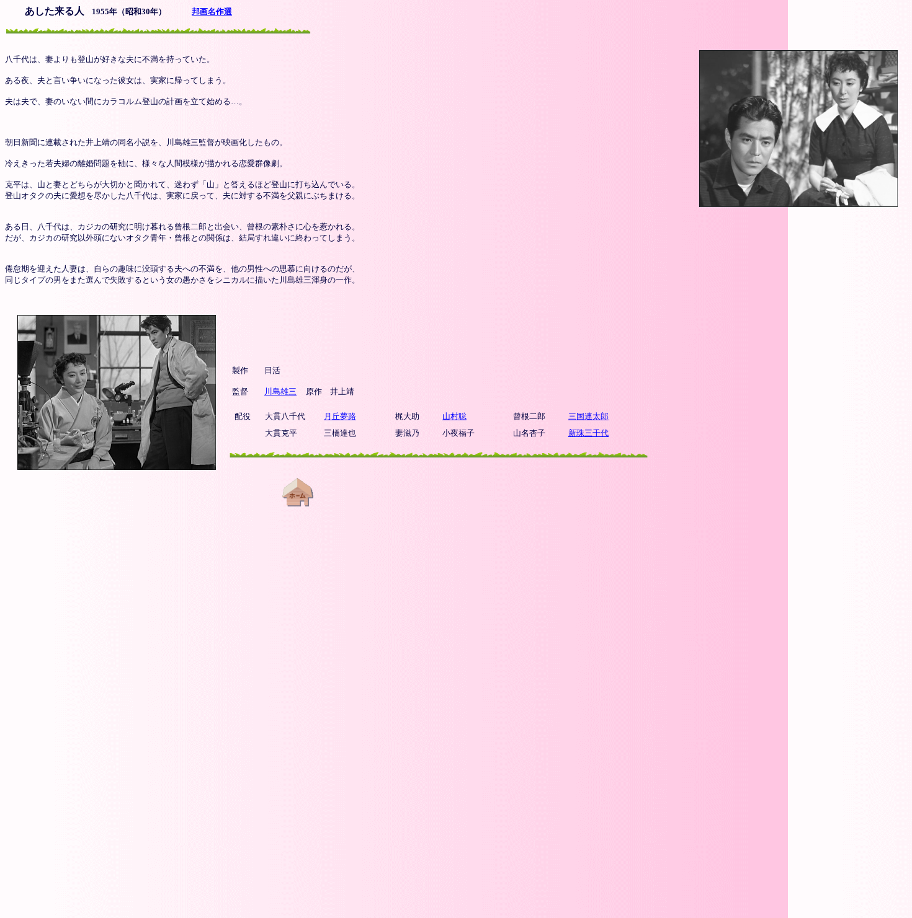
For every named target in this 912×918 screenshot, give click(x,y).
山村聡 (454, 416)
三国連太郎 (588, 416)
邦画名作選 (212, 11)
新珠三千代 (588, 433)
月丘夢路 (340, 416)
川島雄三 (280, 391)
